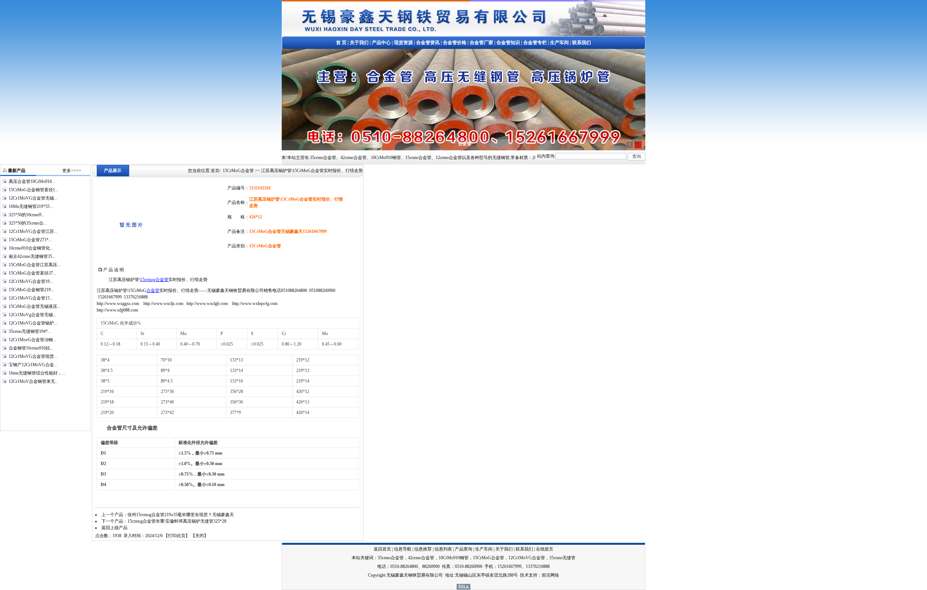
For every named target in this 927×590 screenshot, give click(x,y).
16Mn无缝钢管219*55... (31, 206)
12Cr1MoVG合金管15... (31, 298)
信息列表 (443, 549)
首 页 (341, 42)
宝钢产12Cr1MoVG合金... (33, 364)
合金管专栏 (535, 42)
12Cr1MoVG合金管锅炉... (33, 323)
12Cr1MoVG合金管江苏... (33, 231)
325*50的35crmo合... (28, 223)
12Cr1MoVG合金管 (526, 557)
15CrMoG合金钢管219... (31, 289)
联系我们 (581, 42)
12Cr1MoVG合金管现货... (33, 356)
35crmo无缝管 (562, 557)
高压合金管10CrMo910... (32, 181)
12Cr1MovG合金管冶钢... (32, 339)
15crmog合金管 (154, 279)
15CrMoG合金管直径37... (32, 273)
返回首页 (382, 549)
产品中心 (381, 42)
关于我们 (359, 42)
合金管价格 (454, 42)
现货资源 (403, 42)
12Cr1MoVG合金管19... (31, 281)
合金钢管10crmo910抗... (31, 348)
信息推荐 (423, 549)
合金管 (152, 290)
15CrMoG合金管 (238, 170)
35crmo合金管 (391, 557)
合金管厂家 (481, 42)
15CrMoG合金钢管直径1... (33, 189)
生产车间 (559, 42)
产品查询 (463, 549)
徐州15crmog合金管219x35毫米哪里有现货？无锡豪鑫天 (180, 514)
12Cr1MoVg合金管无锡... (32, 314)
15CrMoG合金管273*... (30, 239)
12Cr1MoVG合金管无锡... (33, 198)
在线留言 (544, 549)
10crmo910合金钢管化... (31, 248)
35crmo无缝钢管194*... (30, 331)
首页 (215, 170)
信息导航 (402, 549)
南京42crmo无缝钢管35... (32, 256)
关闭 (199, 535)
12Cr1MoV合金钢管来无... (33, 381)
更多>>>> (71, 170)
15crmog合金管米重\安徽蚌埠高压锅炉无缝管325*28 (176, 521)
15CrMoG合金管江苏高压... (34, 264)
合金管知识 (508, 42)
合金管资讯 (428, 42)
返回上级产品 (114, 527)
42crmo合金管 (421, 557)
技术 (524, 575)
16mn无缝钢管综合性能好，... (37, 373)
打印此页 (176, 535)
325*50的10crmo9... (27, 214)
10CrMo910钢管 (454, 557)
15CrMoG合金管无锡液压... (34, 306)
